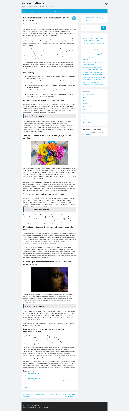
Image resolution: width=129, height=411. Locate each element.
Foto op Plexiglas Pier (33, 378)
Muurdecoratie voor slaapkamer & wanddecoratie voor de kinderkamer (48, 381)
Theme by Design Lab (43, 407)
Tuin (40, 11)
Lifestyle (54, 11)
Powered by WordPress (29, 407)
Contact (60, 11)
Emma (39, 24)
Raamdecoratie (47, 11)
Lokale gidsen (33, 11)
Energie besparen (89, 94)
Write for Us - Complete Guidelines (92, 122)
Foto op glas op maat (33, 373)
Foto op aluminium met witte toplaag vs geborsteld (43, 376)
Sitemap (85, 119)
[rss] (106, 4)
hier (62, 367)
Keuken (86, 100)
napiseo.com (89, 134)
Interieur (24, 11)
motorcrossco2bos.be (33, 3)
